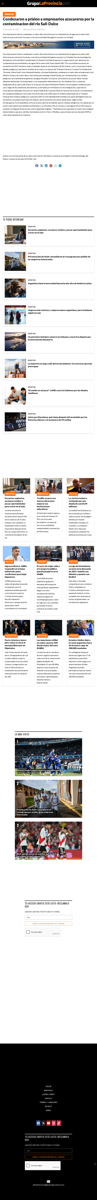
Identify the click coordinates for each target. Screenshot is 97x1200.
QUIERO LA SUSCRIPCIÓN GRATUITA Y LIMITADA (48, 924)
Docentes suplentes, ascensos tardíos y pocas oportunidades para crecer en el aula (15, 502)
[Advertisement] (50, 133)
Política (73, 494)
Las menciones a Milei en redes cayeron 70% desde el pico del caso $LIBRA (47, 644)
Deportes (48, 1106)
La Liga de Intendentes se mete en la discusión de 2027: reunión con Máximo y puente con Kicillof (80, 571)
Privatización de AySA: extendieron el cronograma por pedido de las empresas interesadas (35, 812)
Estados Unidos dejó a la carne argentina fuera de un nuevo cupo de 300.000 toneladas (80, 644)
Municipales (43, 494)
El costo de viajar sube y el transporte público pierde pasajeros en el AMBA (48, 570)
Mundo (48, 1110)
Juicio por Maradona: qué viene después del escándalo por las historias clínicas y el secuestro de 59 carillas (57, 418)
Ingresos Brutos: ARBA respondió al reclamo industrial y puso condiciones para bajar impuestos (16, 571)
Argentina (9, 14)
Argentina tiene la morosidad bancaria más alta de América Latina (60, 283)
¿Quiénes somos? (48, 1094)
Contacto (48, 1098)
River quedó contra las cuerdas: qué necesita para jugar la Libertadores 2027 (37, 855)
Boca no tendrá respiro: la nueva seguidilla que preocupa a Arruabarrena (38, 771)
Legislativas (11, 635)
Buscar (48, 1086)
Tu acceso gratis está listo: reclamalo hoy (47, 904)
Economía (42, 561)
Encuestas (42, 635)
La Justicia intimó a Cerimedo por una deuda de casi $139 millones (78, 502)
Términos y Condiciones (48, 1102)
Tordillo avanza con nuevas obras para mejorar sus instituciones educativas (46, 503)
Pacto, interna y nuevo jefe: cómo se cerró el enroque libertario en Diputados (15, 644)
